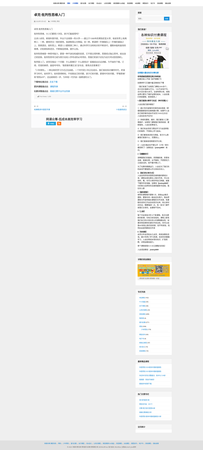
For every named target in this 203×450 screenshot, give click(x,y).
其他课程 (142, 314)
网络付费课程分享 (145, 412)
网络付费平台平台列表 (60, 91)
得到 (58, 21)
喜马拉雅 (142, 322)
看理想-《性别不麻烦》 (147, 379)
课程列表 (54, 86)
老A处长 (142, 347)
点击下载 (54, 81)
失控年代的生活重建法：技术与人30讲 (152, 375)
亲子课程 (142, 306)
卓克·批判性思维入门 (49, 14)
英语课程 (142, 351)
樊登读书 (142, 334)
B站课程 (142, 298)
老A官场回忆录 (144, 400)
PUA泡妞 (142, 302)
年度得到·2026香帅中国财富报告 (150, 367)
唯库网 (141, 318)
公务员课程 (143, 310)
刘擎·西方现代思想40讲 (147, 408)
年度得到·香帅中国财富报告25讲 (150, 416)
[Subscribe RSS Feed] (59, 123)
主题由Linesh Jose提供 (128, 447)
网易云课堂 (143, 343)
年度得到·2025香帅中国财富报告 (150, 371)
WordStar (118, 447)
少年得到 (53, 21)
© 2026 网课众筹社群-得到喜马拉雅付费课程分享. (83, 447)
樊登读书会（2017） (146, 404)
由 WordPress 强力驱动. (106, 447)
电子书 (141, 339)
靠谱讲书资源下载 (145, 384)
